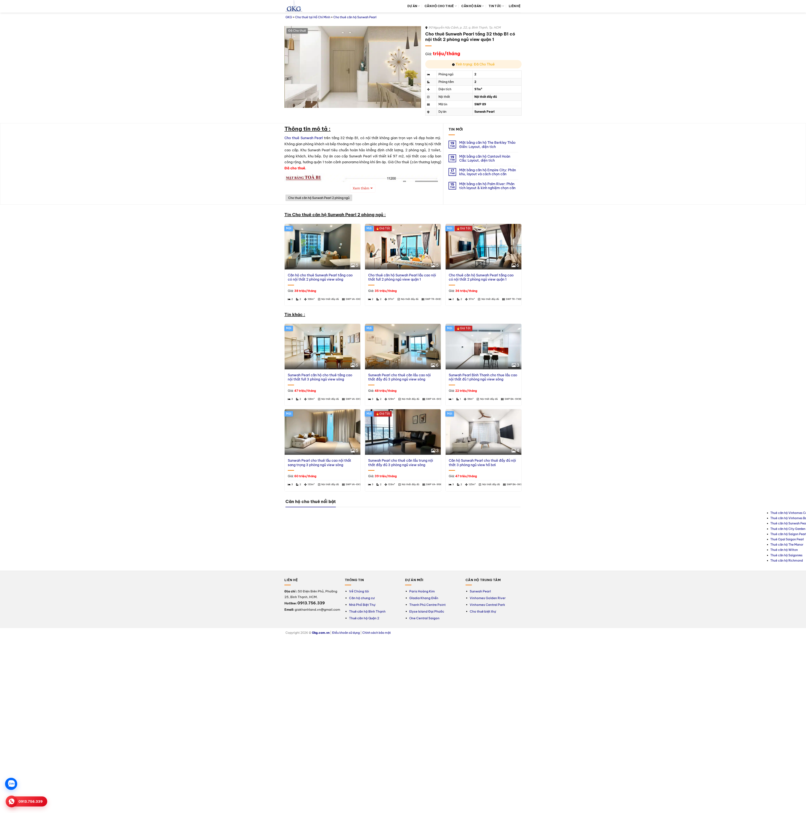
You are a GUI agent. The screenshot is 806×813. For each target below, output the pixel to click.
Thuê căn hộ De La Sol (544, 513)
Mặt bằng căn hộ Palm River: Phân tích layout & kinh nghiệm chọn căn (487, 186)
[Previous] (292, 265)
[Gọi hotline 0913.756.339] (11, 801)
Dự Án (412, 6)
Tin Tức (495, 6)
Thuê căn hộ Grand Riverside (549, 550)
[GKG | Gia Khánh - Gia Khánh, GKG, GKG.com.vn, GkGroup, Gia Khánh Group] (293, 6)
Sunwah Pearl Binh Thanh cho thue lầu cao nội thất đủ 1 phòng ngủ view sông (483, 377)
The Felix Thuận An (723, 523)
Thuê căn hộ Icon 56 (543, 539)
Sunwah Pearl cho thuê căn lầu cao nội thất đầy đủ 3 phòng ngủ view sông (399, 377)
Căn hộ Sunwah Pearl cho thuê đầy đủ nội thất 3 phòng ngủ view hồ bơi (482, 462)
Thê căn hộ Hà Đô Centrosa (608, 518)
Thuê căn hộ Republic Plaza (669, 513)
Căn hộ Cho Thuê (439, 6)
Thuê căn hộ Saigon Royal (547, 518)
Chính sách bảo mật (376, 633)
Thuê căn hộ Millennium (545, 529)
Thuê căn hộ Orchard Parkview (671, 529)
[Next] (513, 265)
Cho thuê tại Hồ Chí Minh (312, 17)
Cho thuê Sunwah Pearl (303, 138)
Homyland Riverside (724, 513)
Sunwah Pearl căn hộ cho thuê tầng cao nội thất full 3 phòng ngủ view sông (320, 377)
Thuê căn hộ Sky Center (666, 539)
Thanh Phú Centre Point (427, 605)
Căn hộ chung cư (362, 598)
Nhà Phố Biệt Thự (362, 605)
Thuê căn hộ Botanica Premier (671, 523)
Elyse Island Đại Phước (426, 611)
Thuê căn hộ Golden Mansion (670, 518)
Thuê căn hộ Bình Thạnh (367, 611)
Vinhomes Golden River (488, 598)
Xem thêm (361, 188)
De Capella (718, 518)
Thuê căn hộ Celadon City (668, 544)
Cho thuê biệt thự (483, 611)
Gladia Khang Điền (423, 598)
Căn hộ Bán (471, 6)
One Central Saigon (424, 618)
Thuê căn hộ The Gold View (548, 523)
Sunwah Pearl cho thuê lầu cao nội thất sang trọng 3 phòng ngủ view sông (319, 462)
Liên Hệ (515, 6)
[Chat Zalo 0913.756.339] (11, 784)
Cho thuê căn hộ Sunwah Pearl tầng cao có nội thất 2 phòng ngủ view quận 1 (481, 277)
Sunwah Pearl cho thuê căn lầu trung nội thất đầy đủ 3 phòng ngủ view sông (400, 462)
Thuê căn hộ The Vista (605, 523)
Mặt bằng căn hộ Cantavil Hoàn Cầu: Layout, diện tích (484, 158)
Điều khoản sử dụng (346, 633)
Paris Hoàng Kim (422, 591)
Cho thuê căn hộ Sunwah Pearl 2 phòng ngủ (318, 198)
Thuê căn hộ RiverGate (545, 534)
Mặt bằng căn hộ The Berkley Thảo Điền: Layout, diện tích (487, 145)
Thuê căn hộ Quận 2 (364, 618)
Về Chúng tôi (359, 591)
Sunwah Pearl (480, 591)
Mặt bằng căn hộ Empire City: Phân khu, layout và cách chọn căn (487, 172)
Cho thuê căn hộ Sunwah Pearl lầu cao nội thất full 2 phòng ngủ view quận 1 (402, 277)
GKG (288, 17)
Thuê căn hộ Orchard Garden (670, 534)
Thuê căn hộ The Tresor (545, 544)
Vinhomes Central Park (487, 605)
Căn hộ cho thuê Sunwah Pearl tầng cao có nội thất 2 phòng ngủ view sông (320, 277)
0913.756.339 (30, 801)
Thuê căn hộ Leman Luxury (608, 513)
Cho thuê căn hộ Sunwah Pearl (355, 17)
